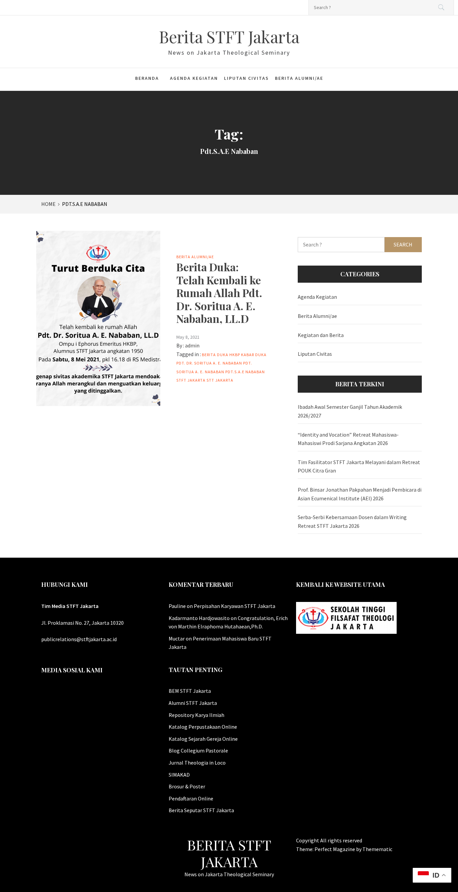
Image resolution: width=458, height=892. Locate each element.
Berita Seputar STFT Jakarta (201, 810)
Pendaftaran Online (191, 798)
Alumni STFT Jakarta (193, 703)
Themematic (377, 849)
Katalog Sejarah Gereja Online (203, 738)
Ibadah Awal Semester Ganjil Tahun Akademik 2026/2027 (350, 411)
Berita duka (215, 354)
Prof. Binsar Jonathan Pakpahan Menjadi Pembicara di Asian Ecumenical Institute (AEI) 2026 (359, 494)
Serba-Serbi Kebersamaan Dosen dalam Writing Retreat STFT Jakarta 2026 (352, 521)
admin (192, 345)
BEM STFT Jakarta (190, 690)
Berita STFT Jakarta (229, 36)
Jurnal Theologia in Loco (197, 762)
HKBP (234, 354)
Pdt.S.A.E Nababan (245, 371)
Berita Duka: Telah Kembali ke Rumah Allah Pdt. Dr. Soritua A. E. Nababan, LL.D (219, 293)
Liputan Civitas (246, 78)
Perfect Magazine (335, 849)
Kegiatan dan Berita (321, 335)
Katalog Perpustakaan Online (203, 726)
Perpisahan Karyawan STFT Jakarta (234, 606)
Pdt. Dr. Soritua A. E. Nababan (209, 363)
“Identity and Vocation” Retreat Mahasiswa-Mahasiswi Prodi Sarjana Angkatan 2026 (348, 439)
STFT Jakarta (191, 380)
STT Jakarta (220, 380)
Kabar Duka (254, 354)
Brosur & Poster (187, 786)
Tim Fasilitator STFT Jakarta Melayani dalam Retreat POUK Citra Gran (359, 466)
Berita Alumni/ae (299, 78)
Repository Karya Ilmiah (196, 715)
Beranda (147, 78)
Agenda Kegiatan (194, 78)
